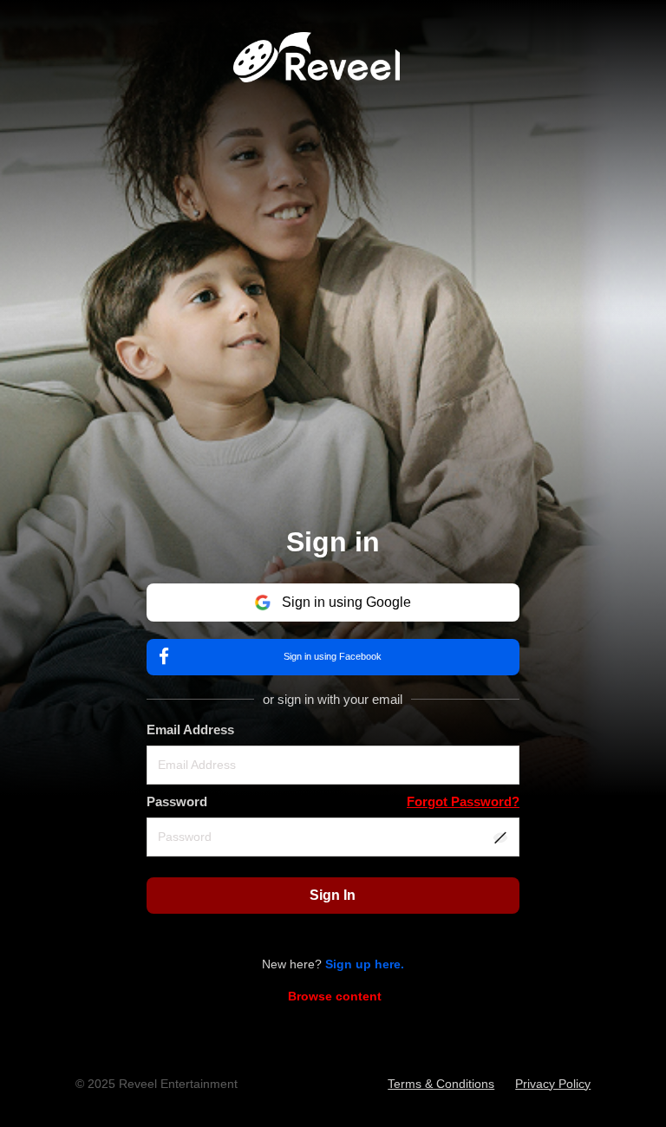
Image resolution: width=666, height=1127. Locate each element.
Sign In (333, 895)
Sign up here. (364, 964)
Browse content (335, 996)
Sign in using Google (346, 602)
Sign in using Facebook (333, 656)
